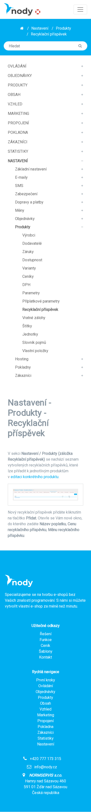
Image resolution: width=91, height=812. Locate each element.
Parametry (31, 293)
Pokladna (18, 132)
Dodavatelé (32, 243)
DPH (26, 284)
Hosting (21, 359)
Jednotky (30, 334)
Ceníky (28, 276)
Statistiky (18, 151)
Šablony (45, 651)
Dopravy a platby (29, 202)
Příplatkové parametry (41, 301)
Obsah (14, 94)
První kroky (45, 680)
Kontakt (45, 657)
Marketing (18, 113)
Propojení (18, 123)
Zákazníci (17, 142)
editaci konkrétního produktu (34, 476)
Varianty (29, 268)
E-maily (21, 177)
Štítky (27, 326)
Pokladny (23, 367)
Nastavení (39, 28)
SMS (19, 185)
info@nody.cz (45, 767)
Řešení (45, 634)
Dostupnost (32, 260)
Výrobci (28, 235)
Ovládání (17, 66)
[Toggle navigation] (80, 9)
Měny (19, 210)
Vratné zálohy (33, 317)
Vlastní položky (35, 350)
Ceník (45, 645)
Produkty (63, 28)
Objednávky (20, 75)
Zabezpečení (26, 194)
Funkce (46, 639)
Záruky (28, 251)
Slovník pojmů (34, 342)
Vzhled (15, 104)
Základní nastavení (31, 169)
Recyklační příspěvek (49, 34)
